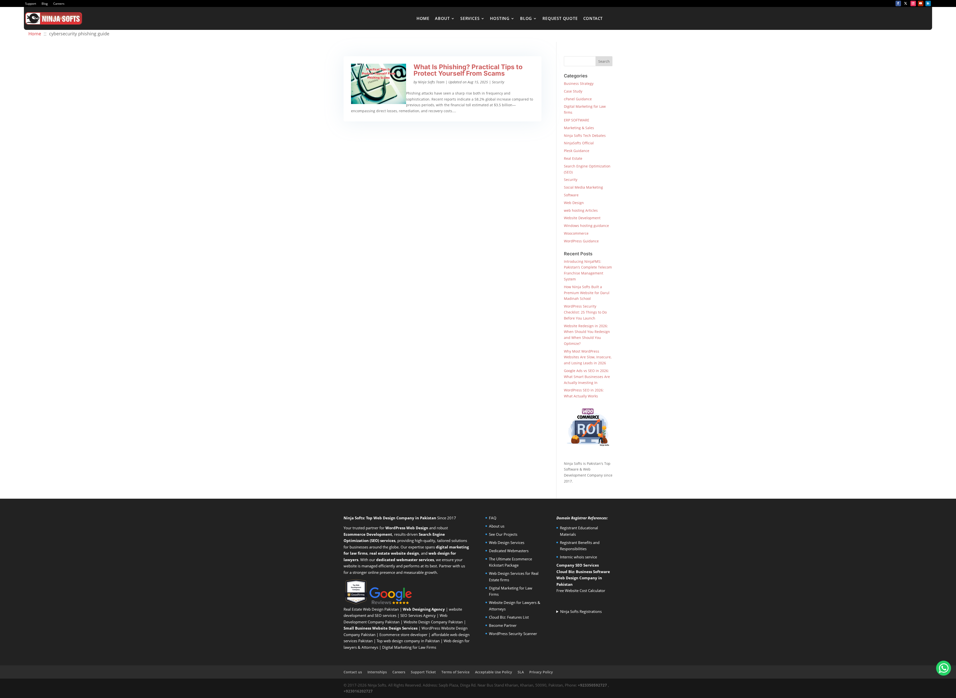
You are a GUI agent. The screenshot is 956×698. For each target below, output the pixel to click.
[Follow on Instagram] (913, 3)
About (442, 18)
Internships (377, 672)
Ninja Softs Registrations (581, 611)
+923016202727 (358, 691)
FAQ (492, 517)
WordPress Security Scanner (513, 633)
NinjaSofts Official (579, 143)
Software (571, 195)
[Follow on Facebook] (898, 3)
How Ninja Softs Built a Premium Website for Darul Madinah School (586, 292)
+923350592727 (592, 685)
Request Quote (560, 18)
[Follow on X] (905, 3)
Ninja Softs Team (431, 82)
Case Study (573, 91)
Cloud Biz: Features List (509, 617)
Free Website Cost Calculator (580, 590)
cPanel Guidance (578, 99)
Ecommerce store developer (403, 634)
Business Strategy (579, 83)
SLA (521, 672)
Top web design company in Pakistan (408, 640)
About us (496, 526)
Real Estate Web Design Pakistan (371, 609)
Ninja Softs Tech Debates (585, 135)
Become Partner (503, 625)
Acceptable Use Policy (493, 672)
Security (498, 82)
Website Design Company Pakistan (433, 621)
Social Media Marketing (583, 187)
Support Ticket (423, 672)
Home (423, 18)
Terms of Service (455, 672)
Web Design (574, 202)
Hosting (500, 18)
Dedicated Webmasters (509, 550)
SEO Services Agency (418, 615)
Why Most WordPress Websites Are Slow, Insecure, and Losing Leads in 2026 (587, 357)
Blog (45, 4)
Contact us (353, 672)
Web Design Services (506, 542)
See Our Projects (503, 534)
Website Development (582, 217)
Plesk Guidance (576, 150)
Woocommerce (576, 233)
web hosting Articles (581, 210)
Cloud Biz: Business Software (583, 571)
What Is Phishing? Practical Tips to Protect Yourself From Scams (468, 70)
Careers (58, 4)
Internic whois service (578, 556)
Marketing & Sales (579, 127)
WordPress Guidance (581, 241)
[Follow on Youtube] (920, 3)
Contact (593, 18)
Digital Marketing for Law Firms (409, 647)
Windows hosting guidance (586, 225)
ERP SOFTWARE (576, 120)
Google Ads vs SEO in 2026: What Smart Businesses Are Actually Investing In (587, 376)
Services (469, 18)
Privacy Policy (541, 672)
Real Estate (573, 158)
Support (30, 4)
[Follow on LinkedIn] (928, 3)
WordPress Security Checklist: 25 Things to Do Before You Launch (585, 312)
